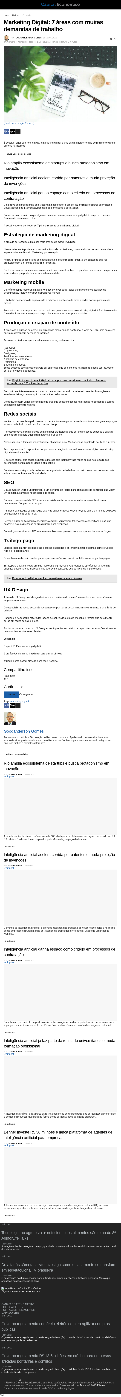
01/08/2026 (29, 1143)
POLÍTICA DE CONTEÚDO (16, 1307)
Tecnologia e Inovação (40, 42)
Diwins (84, 1385)
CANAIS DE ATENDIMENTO (17, 1304)
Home (6, 15)
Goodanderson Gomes (29, 38)
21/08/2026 (29, 774)
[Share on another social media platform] (17, 131)
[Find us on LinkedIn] (15, 1379)
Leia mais (9, 846)
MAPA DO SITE (10, 1312)
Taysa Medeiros (15, 774)
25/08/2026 (7, 1244)
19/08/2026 (29, 960)
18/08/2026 (29, 1052)
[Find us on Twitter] (20, 1379)
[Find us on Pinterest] (25, 1379)
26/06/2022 (51, 38)
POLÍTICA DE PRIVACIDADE (18, 1310)
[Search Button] (116, 4)
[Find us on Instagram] (8, 1299)
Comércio (27, 15)
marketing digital (19, 701)
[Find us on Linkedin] (13, 1299)
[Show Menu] (5, 4)
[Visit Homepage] (60, 4)
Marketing (23, 42)
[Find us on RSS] (18, 1299)
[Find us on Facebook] (2, 1299)
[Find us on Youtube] (36, 1379)
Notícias (15, 15)
